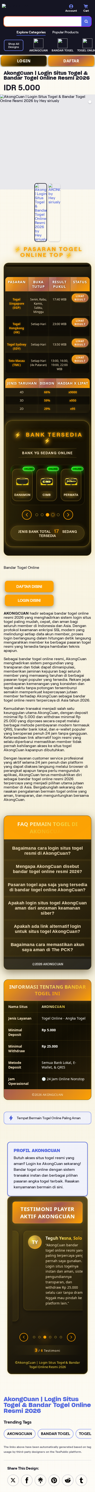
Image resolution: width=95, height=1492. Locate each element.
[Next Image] (91, 143)
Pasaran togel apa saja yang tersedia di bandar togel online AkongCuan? (47, 887)
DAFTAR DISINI (29, 586)
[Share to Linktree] (40, 1480)
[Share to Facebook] (27, 1480)
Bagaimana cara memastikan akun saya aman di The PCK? (48, 947)
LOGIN (24, 61)
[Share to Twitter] (13, 1480)
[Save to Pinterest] (54, 1480)
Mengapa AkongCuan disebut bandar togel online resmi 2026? (47, 869)
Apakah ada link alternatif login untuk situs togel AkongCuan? (47, 929)
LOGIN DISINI (29, 600)
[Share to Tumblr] (81, 1480)
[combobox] (43, 21)
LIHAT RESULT (80, 297)
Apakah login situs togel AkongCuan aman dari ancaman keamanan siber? (47, 908)
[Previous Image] (4, 143)
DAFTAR (71, 61)
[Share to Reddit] (68, 1480)
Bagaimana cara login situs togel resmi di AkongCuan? (47, 851)
